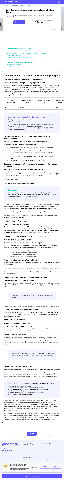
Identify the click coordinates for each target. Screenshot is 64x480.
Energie (24, 459)
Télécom (25, 461)
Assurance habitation (47, 461)
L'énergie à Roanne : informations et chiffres (19, 48)
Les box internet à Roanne (14, 55)
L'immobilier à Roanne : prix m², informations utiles (20, 62)
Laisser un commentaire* (9, 423)
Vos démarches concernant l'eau (15, 67)
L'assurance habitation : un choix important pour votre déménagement (26, 50)
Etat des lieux (46, 459)
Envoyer (32, 433)
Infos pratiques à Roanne (14, 64)
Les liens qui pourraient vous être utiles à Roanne (20, 57)
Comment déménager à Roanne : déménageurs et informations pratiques (26, 53)
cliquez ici (52, 437)
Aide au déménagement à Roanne (16, 60)
